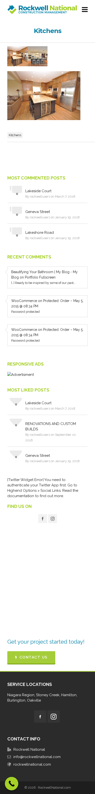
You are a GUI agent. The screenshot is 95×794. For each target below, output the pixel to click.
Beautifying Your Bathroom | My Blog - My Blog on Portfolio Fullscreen (44, 274)
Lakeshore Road (39, 232)
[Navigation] (85, 10)
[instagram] (52, 518)
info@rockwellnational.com (37, 757)
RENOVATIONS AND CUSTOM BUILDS (50, 426)
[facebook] (42, 518)
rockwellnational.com (32, 764)
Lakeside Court (38, 191)
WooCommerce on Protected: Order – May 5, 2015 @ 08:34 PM (47, 303)
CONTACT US (33, 657)
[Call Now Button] (11, 783)
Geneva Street (37, 212)
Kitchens (15, 135)
